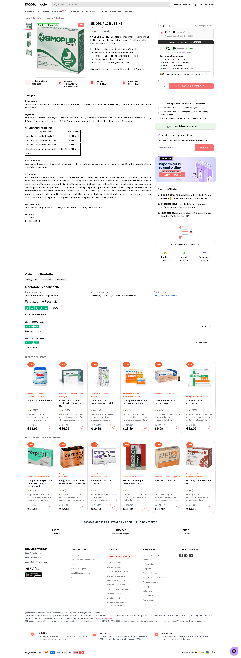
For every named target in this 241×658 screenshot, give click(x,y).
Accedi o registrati (182, 4)
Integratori (37, 18)
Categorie (31, 11)
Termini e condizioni (115, 598)
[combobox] (111, 4)
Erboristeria (148, 595)
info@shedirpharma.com (166, 295)
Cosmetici (147, 559)
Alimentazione (149, 564)
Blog (104, 11)
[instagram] (186, 555)
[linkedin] (191, 555)
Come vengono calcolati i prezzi (84, 559)
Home (27, 18)
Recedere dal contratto (119, 556)
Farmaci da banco (150, 582)
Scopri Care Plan (55, 11)
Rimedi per (116, 11)
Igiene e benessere (151, 555)
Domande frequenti (79, 568)
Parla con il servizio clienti (185, 244)
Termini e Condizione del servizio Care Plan (117, 604)
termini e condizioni (103, 618)
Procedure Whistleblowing (118, 589)
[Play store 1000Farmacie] (43, 574)
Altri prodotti (148, 600)
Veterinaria (147, 591)
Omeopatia (147, 586)
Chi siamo (75, 555)
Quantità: (161, 81)
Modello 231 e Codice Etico (118, 580)
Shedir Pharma (98, 27)
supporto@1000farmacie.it (36, 562)
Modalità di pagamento (80, 573)
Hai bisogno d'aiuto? (207, 4)
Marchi (75, 11)
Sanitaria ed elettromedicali (154, 577)
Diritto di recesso (114, 562)
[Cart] (194, 4)
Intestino (49, 18)
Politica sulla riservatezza (117, 571)
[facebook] (181, 555)
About (128, 11)
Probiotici (60, 18)
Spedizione (75, 577)
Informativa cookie (114, 567)
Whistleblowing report (116, 584)
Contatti (74, 564)
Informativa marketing (116, 576)
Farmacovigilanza (114, 593)
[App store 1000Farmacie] (43, 568)
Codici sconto (90, 11)
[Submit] (56, 4)
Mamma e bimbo (150, 573)
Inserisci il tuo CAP (168, 147)
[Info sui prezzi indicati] (184, 32)
